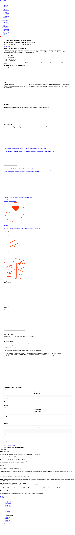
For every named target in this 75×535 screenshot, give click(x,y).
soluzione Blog (7, 517)
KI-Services (5, 4)
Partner (4, 34)
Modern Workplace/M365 (5, 27)
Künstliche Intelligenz (5, 20)
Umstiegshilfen (7, 511)
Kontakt (3, 18)
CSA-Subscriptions (6, 10)
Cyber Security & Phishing (9, 501)
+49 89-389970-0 (2, 1)
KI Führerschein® (5, 5)
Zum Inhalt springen (3, 0)
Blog (2, 31)
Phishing (4, 8)
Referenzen (5, 17)
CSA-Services (5, 24)
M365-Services (5, 11)
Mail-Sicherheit (5, 9)
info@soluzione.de (8, 1)
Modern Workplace (8, 504)
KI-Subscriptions (5, 6)
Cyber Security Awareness (5, 23)
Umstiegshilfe (5, 12)
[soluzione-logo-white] (4, 2)
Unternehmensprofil (6, 16)
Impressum (6, 518)
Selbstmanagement (6, 13)
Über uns (3, 15)
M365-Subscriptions (6, 30)
